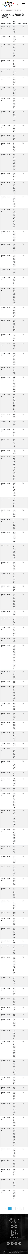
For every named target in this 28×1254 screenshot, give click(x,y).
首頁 (2, 10)
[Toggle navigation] (23, 4)
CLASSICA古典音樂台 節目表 (13, 10)
